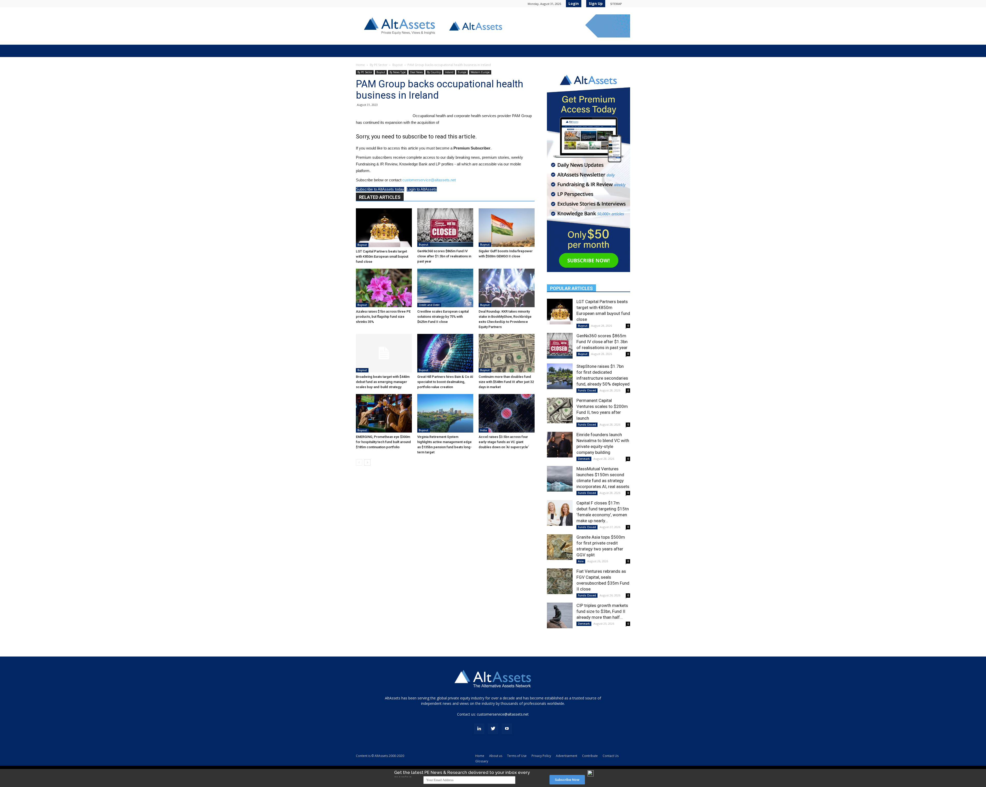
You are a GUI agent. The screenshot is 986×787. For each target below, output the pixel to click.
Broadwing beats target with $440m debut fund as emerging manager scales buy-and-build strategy (383, 382)
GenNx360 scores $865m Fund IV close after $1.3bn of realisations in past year (444, 256)
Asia (581, 561)
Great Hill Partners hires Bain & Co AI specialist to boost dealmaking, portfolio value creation (445, 382)
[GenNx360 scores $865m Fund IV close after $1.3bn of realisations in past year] (445, 227)
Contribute (590, 756)
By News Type (398, 72)
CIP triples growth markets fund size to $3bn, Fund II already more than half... (602, 611)
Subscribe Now (567, 780)
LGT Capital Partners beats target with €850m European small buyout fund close (382, 256)
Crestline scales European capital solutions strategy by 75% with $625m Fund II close (443, 317)
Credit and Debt (429, 305)
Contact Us (611, 756)
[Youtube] (507, 729)
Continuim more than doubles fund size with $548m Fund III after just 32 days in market (506, 382)
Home (360, 65)
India (483, 430)
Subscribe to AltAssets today (380, 189)
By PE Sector (378, 65)
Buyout (397, 65)
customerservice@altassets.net (429, 180)
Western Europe (480, 72)
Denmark (584, 459)
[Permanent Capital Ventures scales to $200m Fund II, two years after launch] (560, 410)
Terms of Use (517, 756)
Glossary (481, 761)
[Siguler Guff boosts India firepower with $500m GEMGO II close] (507, 227)
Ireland (449, 72)
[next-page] (367, 462)
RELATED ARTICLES (380, 197)
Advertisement (566, 756)
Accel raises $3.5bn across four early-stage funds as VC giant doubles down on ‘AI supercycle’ (504, 442)
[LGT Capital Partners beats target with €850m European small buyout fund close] (384, 227)
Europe (462, 72)
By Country (434, 72)
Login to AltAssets (422, 189)
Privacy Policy (541, 756)
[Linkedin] (479, 729)
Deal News (416, 72)
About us (495, 756)
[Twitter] (493, 729)
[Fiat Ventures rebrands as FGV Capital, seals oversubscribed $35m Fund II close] (560, 581)
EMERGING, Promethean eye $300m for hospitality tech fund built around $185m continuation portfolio (383, 442)
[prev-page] (359, 462)
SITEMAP (616, 4)
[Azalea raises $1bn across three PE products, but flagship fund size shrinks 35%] (384, 288)
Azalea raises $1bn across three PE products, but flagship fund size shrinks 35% (383, 317)
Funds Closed (587, 390)
